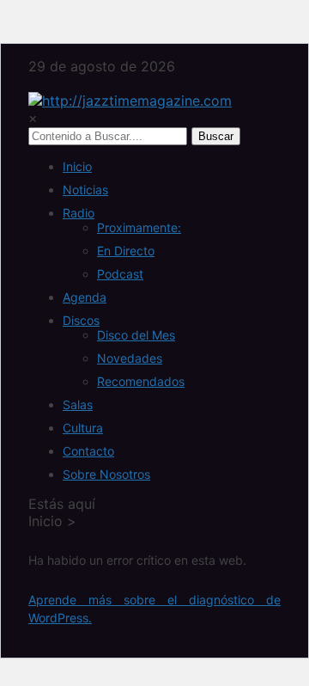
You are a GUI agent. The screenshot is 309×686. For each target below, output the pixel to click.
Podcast (120, 273)
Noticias (85, 189)
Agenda (84, 297)
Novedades (129, 358)
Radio (78, 212)
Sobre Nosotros (106, 474)
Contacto (88, 451)
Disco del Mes (136, 335)
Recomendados (141, 381)
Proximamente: (139, 227)
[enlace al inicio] (130, 100)
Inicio (77, 166)
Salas (78, 404)
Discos (81, 320)
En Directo (125, 250)
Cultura (83, 427)
